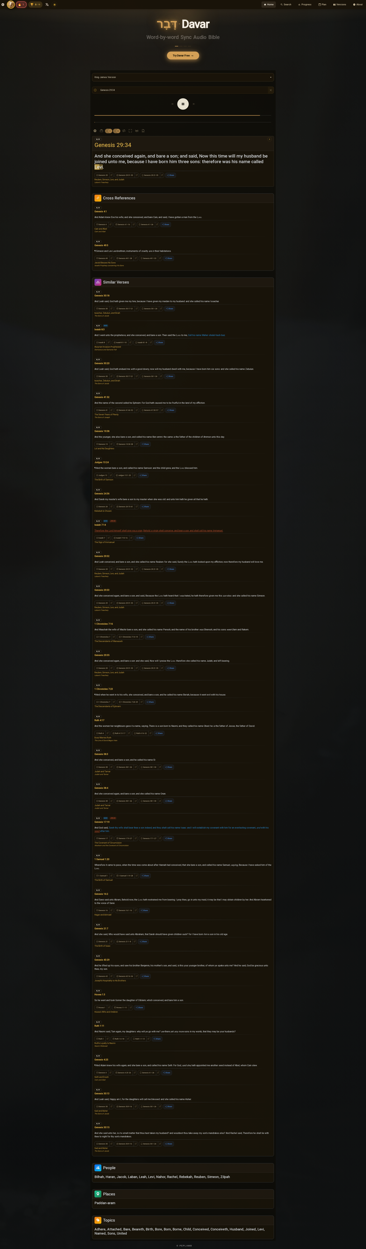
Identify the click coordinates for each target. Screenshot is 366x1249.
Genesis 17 (103, 832)
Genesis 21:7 (101, 921)
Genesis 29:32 (102, 549)
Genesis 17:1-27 (149, 832)
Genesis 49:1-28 (125, 252)
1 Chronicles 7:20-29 (129, 695)
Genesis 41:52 (102, 390)
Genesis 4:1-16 (124, 218)
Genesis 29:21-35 (151, 168)
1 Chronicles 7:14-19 (129, 630)
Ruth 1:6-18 (119, 1032)
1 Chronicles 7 (104, 630)
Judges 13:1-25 (124, 469)
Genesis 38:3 (101, 747)
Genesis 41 (103, 403)
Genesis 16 (103, 904)
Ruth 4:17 (99, 713)
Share (171, 168)
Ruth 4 (101, 726)
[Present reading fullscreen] (130, 124)
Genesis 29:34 (113, 138)
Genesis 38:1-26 (125, 760)
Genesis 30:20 (102, 356)
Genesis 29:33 (102, 583)
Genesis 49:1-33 (149, 252)
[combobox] (183, 77)
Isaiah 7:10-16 (122, 531)
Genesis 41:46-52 (126, 403)
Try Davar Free (183, 55)
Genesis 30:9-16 (125, 1100)
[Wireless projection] (137, 124)
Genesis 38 (103, 760)
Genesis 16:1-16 (125, 904)
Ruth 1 (101, 1032)
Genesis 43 (103, 969)
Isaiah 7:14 (100, 518)
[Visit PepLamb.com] (10, 4)
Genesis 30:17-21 (126, 302)
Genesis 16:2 (101, 887)
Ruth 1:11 (99, 1019)
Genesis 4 (103, 218)
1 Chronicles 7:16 (104, 617)
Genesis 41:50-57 (151, 403)
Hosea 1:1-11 (121, 1001)
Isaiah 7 (102, 531)
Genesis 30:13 (102, 1086)
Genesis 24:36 (102, 486)
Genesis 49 (103, 252)
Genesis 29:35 (102, 648)
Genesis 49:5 (101, 238)
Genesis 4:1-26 (147, 218)
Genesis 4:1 (101, 204)
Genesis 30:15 (102, 1120)
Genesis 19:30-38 (126, 437)
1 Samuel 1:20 (102, 852)
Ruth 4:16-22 (141, 726)
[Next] (193, 104)
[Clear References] (271, 90)
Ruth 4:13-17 (120, 726)
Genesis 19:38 (102, 424)
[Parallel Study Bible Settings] (101, 124)
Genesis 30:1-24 (150, 302)
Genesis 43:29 (102, 953)
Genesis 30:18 (102, 288)
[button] (183, 210)
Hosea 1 (102, 1001)
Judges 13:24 (102, 455)
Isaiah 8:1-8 (142, 336)
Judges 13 (103, 469)
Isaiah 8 (102, 336)
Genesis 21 (103, 935)
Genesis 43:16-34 (126, 969)
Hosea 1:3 (100, 987)
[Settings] (95, 124)
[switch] (108, 124)
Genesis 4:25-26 (124, 1066)
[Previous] (172, 104)
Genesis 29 (103, 168)
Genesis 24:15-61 (126, 500)
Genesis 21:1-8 (125, 935)
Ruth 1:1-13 (140, 1032)
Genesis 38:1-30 (149, 760)
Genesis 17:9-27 (125, 832)
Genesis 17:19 (102, 815)
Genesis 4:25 (101, 1052)
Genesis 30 (103, 302)
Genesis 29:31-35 (126, 168)
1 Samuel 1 (103, 869)
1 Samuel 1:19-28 (126, 869)
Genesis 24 (103, 500)
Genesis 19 (103, 437)
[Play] (183, 104)
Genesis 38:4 (101, 781)
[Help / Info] (95, 90)
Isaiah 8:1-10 (121, 336)
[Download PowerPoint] (143, 124)
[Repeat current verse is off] (124, 124)
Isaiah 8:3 (100, 322)
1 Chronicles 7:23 (104, 682)
